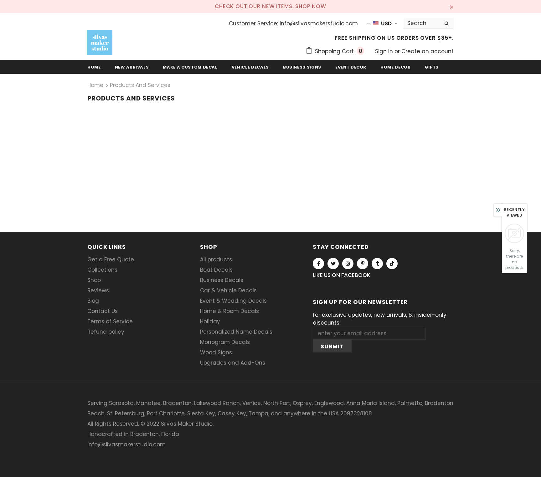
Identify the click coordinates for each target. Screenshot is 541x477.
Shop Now (310, 6)
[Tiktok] (392, 263)
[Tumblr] (377, 263)
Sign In (384, 51)
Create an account (427, 51)
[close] (451, 6)
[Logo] (99, 42)
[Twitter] (333, 263)
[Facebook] (318, 263)
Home (95, 85)
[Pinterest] (362, 263)
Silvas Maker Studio (187, 424)
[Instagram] (347, 263)
